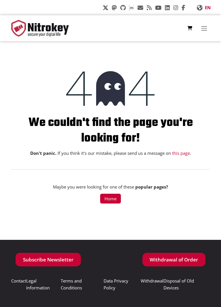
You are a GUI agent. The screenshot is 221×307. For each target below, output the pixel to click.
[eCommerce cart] (189, 28)
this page (181, 153)
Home (110, 198)
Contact (18, 281)
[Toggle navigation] (204, 28)
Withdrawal (152, 281)
